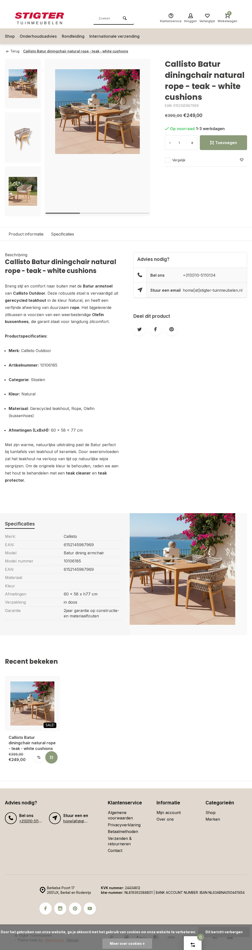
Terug (14, 51)
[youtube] (90, 908)
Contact (115, 850)
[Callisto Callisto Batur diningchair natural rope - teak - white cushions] (32, 703)
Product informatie (26, 234)
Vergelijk (178, 160)
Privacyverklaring (124, 824)
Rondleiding (73, 36)
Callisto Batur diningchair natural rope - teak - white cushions (75, 51)
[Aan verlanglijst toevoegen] (241, 160)
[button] (140, 137)
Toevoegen (226, 142)
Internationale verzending (114, 36)
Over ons (165, 819)
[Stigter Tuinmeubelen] (44, 18)
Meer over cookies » (127, 944)
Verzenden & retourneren (120, 841)
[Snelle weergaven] (51, 757)
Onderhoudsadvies (38, 36)
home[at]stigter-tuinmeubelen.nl (212, 290)
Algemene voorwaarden (120, 815)
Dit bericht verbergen (224, 932)
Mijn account (169, 812)
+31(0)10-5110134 (199, 275)
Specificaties (62, 234)
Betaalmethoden (123, 831)
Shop (10, 36)
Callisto (70, 536)
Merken (212, 819)
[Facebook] (45, 908)
